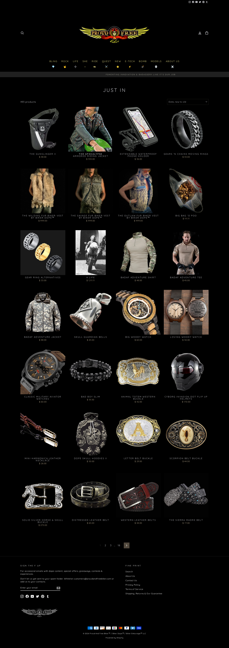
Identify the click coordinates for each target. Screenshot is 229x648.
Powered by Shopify (114, 638)
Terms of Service (134, 589)
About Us (130, 576)
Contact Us (131, 580)
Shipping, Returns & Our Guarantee (143, 593)
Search (129, 571)
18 (119, 545)
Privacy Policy (132, 585)
